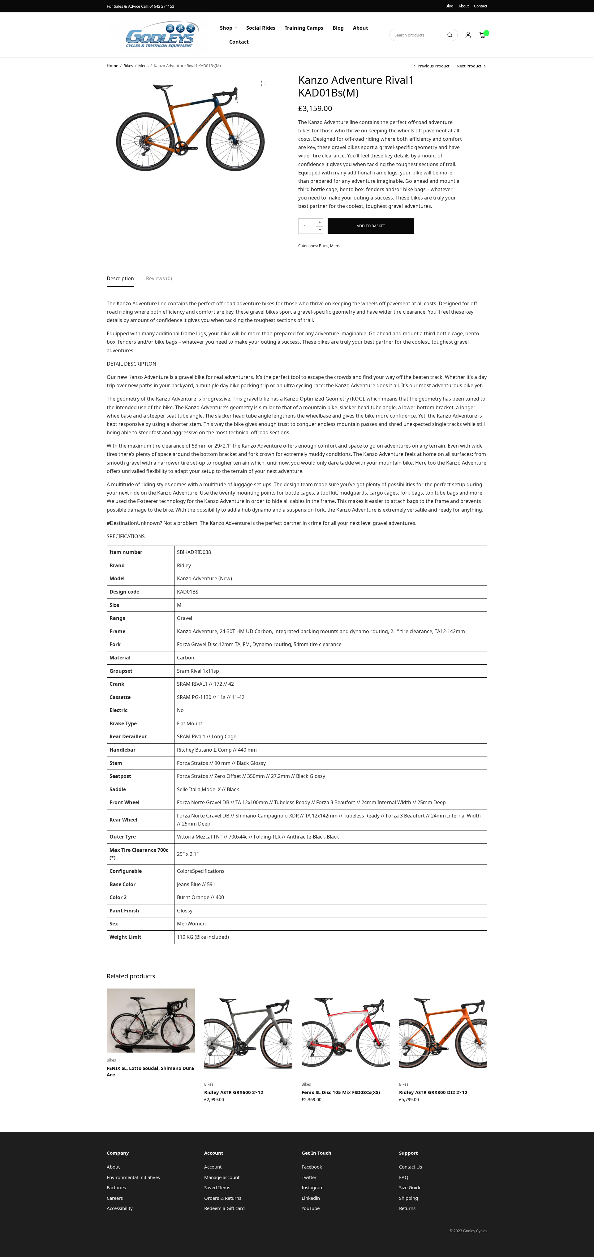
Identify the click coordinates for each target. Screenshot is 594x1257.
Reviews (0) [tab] (159, 279)
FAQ (403, 1177)
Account (213, 1167)
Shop (226, 27)
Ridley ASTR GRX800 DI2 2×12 (433, 1092)
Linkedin (311, 1198)
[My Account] (468, 35)
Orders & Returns (222, 1198)
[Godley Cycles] (158, 34)
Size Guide (410, 1187)
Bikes (128, 65)
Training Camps (304, 27)
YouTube (311, 1208)
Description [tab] (120, 279)
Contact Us (410, 1167)
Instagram (313, 1187)
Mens (143, 65)
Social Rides (260, 27)
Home (112, 65)
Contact (480, 6)
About (463, 6)
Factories (116, 1187)
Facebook (312, 1167)
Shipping (408, 1198)
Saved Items (217, 1187)
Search (450, 35)
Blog (449, 6)
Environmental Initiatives (133, 1177)
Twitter (309, 1177)
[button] (264, 83)
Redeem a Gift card (224, 1208)
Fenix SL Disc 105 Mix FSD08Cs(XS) (341, 1092)
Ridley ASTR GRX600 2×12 (233, 1092)
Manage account (221, 1177)
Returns (407, 1208)
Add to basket (371, 226)
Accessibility (120, 1208)
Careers (115, 1198)
